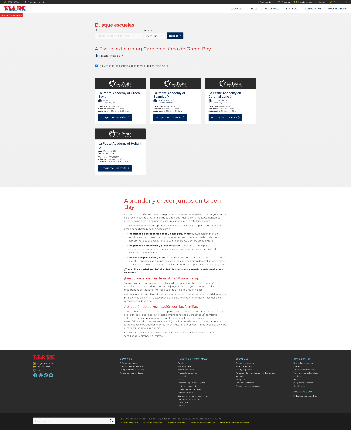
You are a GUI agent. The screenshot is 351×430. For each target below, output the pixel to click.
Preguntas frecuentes (303, 383)
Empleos (286, 2)
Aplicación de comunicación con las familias (255, 373)
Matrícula (240, 376)
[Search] (111, 421)
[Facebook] (35, 375)
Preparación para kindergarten (191, 383)
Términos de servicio (176, 423)
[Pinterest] (46, 375)
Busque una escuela (10, 15)
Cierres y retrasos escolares (248, 386)
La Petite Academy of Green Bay (119, 94)
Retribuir (297, 376)
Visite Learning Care (129, 423)
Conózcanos (313, 9)
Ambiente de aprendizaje (131, 373)
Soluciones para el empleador (311, 2)
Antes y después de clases (189, 389)
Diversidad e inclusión (303, 363)
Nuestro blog (337, 9)
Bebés (181, 363)
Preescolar (183, 376)
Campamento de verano (189, 399)
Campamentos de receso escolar (193, 396)
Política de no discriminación (202, 423)
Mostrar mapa (109, 55)
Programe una (114, 117)
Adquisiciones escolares (304, 369)
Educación (237, 9)
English (337, 2)
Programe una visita (36, 2)
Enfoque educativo (128, 363)
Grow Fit (181, 406)
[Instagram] (41, 375)
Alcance (149, 30)
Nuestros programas (265, 9)
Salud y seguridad (244, 369)
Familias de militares (245, 383)
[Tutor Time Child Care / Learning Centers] (44, 357)
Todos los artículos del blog (305, 396)
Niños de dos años (186, 369)
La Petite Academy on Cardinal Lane (225, 94)
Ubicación (101, 30)
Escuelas (292, 9)
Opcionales (183, 402)
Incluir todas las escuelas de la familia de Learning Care (133, 66)
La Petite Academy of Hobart (119, 143)
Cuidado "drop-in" (186, 393)
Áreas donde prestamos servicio (234, 423)
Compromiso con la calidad (132, 369)
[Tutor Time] (13, 8)
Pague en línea (266, 2)
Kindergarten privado (187, 386)
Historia (296, 379)
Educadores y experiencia (131, 366)
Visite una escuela (244, 366)
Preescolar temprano (187, 373)
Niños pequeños (185, 366)
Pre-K (180, 379)
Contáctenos (299, 386)
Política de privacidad (152, 423)
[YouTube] (51, 375)
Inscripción (240, 379)
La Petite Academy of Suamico (169, 94)
